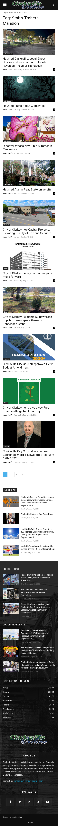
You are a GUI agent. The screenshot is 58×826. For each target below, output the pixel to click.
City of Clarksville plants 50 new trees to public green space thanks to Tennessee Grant (27, 320)
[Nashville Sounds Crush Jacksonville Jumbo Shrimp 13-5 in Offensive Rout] (11, 550)
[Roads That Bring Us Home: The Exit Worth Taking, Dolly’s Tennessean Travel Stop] (11, 579)
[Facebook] (10, 802)
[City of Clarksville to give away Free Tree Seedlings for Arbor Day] (29, 391)
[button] (54, 5)
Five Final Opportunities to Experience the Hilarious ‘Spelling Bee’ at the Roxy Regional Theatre (37, 650)
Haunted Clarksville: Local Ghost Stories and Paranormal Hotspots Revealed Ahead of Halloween (24, 62)
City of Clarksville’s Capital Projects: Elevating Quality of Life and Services (27, 231)
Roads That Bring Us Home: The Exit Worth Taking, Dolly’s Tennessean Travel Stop (37, 578)
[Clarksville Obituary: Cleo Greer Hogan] (11, 518)
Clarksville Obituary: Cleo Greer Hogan (37, 514)
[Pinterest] (20, 802)
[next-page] (22, 474)
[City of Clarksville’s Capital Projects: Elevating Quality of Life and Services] (29, 213)
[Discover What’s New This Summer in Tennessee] (29, 129)
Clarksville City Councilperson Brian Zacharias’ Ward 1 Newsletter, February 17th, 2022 (28, 455)
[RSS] (29, 802)
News (6, 268)
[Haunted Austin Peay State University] (29, 173)
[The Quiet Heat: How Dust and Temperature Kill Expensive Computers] (11, 593)
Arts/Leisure (8, 54)
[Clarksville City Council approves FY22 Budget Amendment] (29, 347)
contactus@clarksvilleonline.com (28, 781)
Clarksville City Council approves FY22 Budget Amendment (28, 365)
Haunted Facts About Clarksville (24, 105)
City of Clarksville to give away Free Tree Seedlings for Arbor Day (26, 409)
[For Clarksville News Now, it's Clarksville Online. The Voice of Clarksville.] (29, 739)
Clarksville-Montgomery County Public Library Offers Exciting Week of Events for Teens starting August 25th (38, 665)
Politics (6, 225)
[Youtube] (48, 802)
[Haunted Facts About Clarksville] (29, 89)
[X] (38, 802)
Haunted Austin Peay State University (27, 189)
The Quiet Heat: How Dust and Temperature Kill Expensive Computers (34, 592)
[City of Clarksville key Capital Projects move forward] (29, 256)
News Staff (7, 69)
